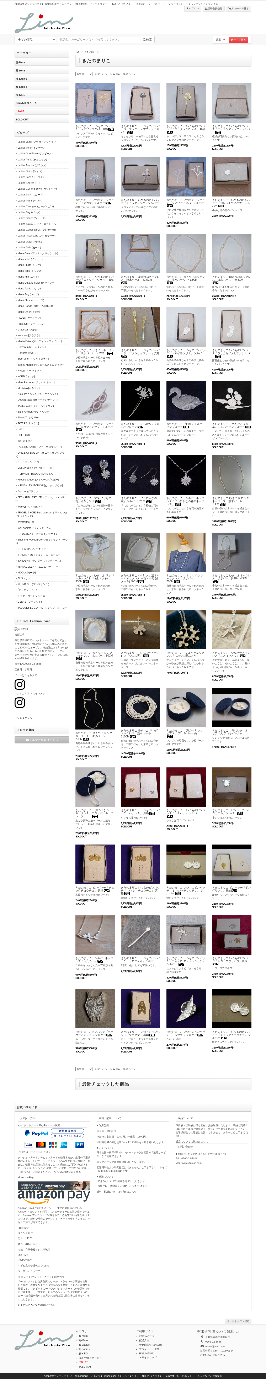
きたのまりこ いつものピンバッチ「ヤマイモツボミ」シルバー (185, 352)
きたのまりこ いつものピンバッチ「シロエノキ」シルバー (140, 960)
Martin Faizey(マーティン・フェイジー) (40, 341)
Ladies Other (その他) (30, 241)
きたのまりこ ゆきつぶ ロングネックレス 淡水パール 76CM (184, 578)
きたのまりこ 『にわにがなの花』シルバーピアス (139, 500)
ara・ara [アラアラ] (28, 335)
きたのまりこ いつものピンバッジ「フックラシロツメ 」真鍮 (185, 128)
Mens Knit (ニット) (28, 276)
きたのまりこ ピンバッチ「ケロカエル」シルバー (231, 812)
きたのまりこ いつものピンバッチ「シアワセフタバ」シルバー (185, 201)
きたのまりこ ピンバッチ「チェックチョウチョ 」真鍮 (94, 889)
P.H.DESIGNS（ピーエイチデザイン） (39, 533)
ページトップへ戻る (238, 1321)
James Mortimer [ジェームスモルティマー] (41, 364)
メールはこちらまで (26, 675)
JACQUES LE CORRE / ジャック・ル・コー (42, 607)
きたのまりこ (91, 51)
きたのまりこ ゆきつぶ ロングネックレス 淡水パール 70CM (93, 736)
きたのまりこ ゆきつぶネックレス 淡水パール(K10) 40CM (231, 577)
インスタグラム (23, 718)
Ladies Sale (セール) (29, 247)
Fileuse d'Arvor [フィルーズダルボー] (38, 479)
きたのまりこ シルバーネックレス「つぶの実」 (140, 654)
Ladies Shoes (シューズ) (32, 218)
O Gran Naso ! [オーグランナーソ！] (38, 399)
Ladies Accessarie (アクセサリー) (36, 235)
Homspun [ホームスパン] (32, 347)
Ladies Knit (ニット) (29, 182)
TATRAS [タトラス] (28, 423)
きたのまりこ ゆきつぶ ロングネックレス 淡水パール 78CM (230, 501)
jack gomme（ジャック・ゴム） (36, 528)
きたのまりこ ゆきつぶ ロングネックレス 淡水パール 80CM (94, 654)
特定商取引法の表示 (150, 1344)
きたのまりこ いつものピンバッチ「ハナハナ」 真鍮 (140, 812)
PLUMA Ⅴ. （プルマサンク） (34, 584)
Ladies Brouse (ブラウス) (32, 165)
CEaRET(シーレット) (30, 601)
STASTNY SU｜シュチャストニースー (39, 554)
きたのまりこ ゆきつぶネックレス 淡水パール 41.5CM (140, 278)
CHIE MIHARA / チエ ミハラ (33, 549)
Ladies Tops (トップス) (31, 177)
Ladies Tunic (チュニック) (32, 159)
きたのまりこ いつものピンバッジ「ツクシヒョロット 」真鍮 (140, 352)
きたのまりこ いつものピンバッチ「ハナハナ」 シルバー (185, 812)
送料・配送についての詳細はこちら (117, 1191)
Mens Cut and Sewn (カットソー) (36, 282)
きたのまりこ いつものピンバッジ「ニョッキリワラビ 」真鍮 (94, 278)
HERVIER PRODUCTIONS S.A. (35, 473)
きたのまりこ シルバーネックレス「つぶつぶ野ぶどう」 (185, 654)
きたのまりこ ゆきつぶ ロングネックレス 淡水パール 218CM (139, 733)
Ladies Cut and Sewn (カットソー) (37, 188)
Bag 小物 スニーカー (27, 103)
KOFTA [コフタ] (26, 376)
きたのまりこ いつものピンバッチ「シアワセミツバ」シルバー (140, 201)
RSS (141, 1353)
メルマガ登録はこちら (43, 740)
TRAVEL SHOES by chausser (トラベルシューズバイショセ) (41, 514)
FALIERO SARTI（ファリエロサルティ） (40, 446)
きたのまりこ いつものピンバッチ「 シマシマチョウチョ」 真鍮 (140, 890)
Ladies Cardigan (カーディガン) (36, 206)
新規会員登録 (214, 8)
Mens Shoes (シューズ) (31, 300)
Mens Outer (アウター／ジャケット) (38, 253)
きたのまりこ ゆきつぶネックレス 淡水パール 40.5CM (231, 278)
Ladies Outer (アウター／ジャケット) (38, 141)
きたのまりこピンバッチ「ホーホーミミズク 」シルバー (94, 1033)
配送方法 (144, 1340)
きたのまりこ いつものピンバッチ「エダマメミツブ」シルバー (94, 425)
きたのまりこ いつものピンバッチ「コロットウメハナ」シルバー (231, 203)
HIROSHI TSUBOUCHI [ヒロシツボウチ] (40, 485)
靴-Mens (21, 70)
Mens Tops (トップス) (30, 270)
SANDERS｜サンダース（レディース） (40, 560)
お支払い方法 (146, 1335)
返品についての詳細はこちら (192, 1141)
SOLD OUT (22, 119)
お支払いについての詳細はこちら (36, 1305)
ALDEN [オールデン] (29, 317)
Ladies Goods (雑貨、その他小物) (37, 229)
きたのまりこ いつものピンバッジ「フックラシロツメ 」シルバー (140, 129)
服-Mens (21, 62)
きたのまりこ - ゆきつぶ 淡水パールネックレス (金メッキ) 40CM (94, 578)
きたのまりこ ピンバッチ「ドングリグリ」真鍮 (231, 889)
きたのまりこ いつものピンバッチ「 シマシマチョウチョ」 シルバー (185, 890)
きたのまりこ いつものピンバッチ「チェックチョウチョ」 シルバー (231, 1034)
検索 (149, 39)
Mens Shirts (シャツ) (29, 265)
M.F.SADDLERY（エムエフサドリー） (39, 566)
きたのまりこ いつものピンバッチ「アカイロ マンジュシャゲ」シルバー (185, 961)
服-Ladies (21, 78)
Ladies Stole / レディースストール (37, 224)
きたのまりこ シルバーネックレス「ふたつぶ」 (94, 960)
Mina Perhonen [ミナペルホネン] (36, 382)
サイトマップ (149, 1357)
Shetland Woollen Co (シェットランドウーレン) (41, 541)
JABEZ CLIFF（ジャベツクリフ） (36, 405)
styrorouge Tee (26, 522)
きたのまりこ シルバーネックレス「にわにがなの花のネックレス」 (185, 501)
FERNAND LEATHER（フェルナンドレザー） (39, 499)
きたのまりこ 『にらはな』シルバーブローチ (140, 425)
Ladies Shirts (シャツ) (30, 171)
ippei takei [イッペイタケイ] (33, 358)
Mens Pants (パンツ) (29, 288)
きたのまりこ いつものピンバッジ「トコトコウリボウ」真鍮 (231, 960)
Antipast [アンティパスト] (32, 323)
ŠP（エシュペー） (28, 590)
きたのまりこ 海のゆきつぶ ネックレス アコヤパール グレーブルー (94, 813)
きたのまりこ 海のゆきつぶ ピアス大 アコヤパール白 (230, 732)
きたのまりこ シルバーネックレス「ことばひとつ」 (231, 654)
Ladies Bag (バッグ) (29, 212)
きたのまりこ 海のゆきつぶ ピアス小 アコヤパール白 (184, 732)
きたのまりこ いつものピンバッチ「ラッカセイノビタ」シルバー (231, 353)
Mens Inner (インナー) (30, 259)
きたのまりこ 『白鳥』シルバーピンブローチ (185, 425)
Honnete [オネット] (28, 353)
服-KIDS (20, 95)
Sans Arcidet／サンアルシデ (33, 411)
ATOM (149, 1353)
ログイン (193, 8)
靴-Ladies (21, 86)
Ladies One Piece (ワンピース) (35, 153)
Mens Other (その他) (29, 311)
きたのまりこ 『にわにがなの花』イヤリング (93, 500)
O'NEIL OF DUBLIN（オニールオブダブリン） (39, 454)
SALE (21, 429)
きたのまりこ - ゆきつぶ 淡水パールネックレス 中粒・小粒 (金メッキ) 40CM (140, 578)
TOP (77, 51)
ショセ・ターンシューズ (31, 595)
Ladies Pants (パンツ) (30, 200)
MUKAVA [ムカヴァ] (28, 388)
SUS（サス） (25, 578)
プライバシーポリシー (151, 1349)
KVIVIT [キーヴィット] (30, 370)
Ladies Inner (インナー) (31, 147)
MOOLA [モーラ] (27, 572)
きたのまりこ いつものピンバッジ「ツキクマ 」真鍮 (140, 1033)
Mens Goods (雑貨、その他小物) (36, 306)
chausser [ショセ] (27, 329)
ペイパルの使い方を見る (67, 1171)
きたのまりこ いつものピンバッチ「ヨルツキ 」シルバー (185, 1033)
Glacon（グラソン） (29, 491)
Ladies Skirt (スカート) (30, 194)
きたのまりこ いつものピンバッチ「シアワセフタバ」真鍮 (94, 128)
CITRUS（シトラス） (30, 462)
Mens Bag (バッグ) (28, 294)
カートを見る (238, 39)
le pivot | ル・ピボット (30, 506)
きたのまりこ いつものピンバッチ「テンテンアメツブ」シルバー (231, 129)
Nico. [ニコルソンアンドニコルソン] (38, 394)
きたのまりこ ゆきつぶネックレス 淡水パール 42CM (94, 352)
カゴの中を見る (240, 8)
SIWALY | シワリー (28, 417)
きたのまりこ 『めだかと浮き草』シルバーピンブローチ (230, 425)
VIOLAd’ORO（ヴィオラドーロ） (36, 468)
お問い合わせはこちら (212, 1355)
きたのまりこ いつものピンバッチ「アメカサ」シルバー (94, 201)
